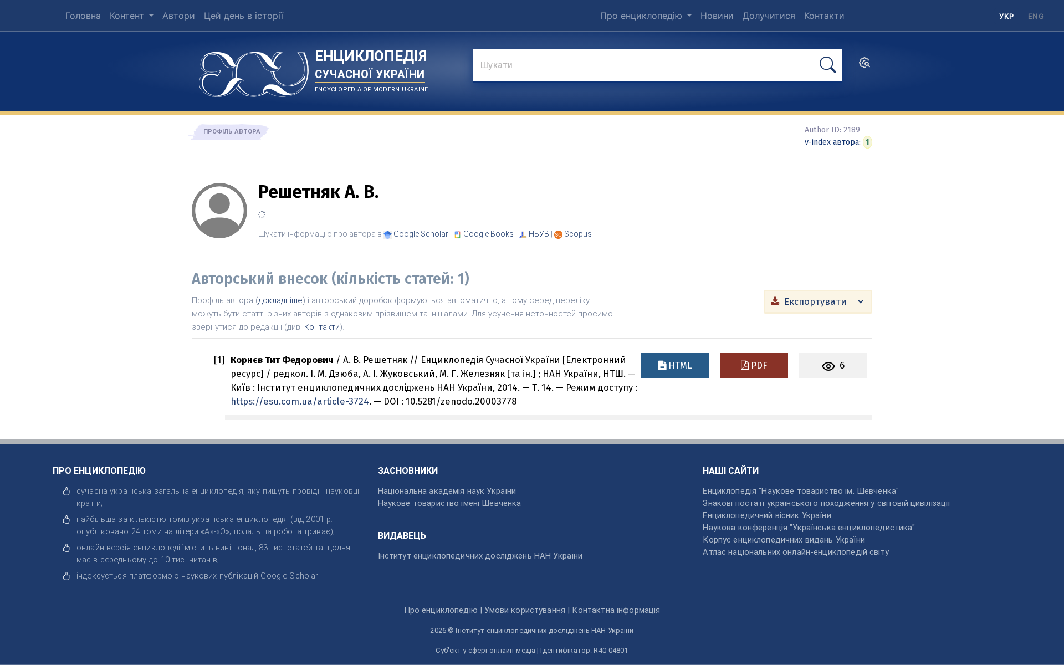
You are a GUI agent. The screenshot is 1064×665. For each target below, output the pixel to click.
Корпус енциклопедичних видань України (783, 540)
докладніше (280, 300)
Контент (128, 15)
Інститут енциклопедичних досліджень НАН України (480, 556)
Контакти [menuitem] (824, 15)
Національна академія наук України (447, 491)
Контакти (322, 327)
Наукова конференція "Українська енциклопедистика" (809, 528)
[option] (1036, 16)
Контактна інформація (616, 610)
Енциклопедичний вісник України (767, 515)
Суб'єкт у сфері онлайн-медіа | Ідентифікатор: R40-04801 (532, 650)
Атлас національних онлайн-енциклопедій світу (795, 552)
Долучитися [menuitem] (769, 15)
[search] (864, 66)
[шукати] (828, 65)
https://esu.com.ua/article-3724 (300, 401)
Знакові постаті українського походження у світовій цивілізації (826, 503)
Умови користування (524, 610)
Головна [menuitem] (83, 15)
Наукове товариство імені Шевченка (449, 503)
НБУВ (539, 233)
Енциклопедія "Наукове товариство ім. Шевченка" (801, 491)
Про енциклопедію (642, 15)
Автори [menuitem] (178, 15)
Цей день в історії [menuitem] (243, 15)
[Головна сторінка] (254, 70)
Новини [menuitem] (717, 15)
